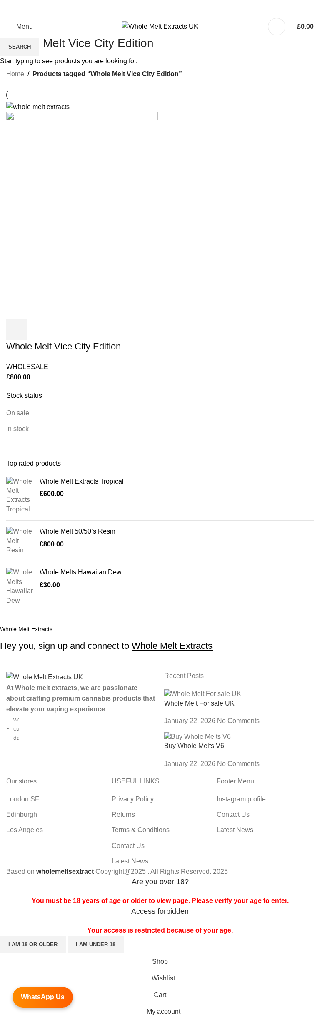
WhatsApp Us (43, 996)
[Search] (277, 26)
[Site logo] (160, 26)
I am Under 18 (95, 944)
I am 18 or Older (33, 944)
